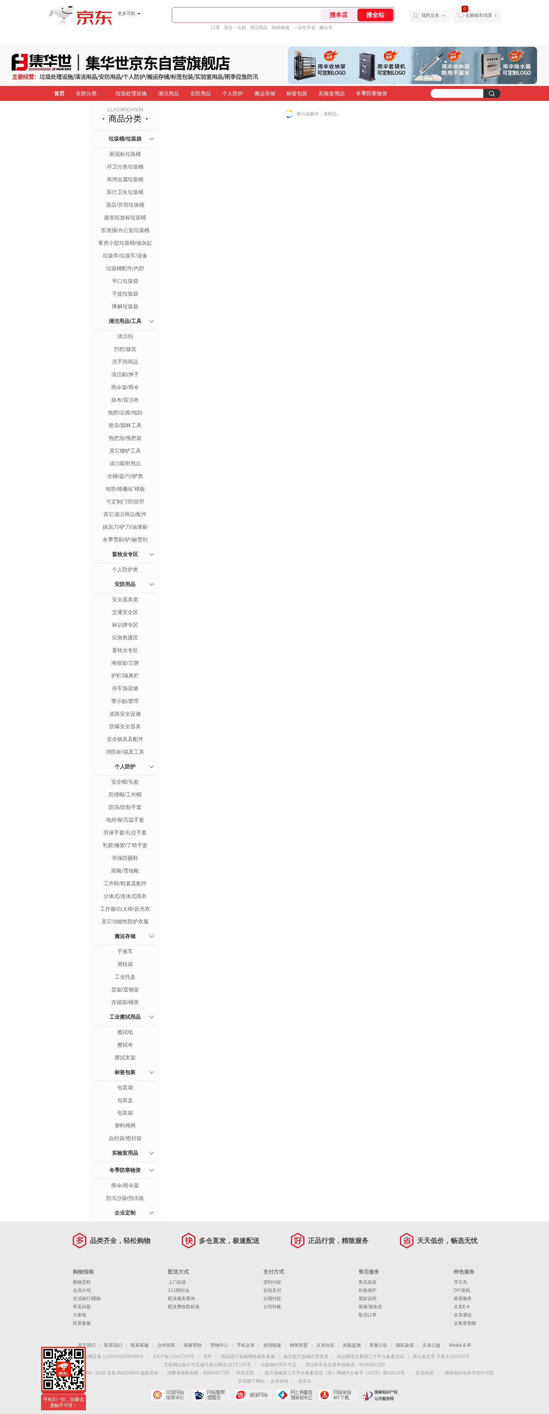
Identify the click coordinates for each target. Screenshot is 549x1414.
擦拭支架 (125, 1057)
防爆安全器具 (125, 726)
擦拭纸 (125, 1032)
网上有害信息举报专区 (295, 1395)
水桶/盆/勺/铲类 (125, 476)
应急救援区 (125, 637)
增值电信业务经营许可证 (469, 1373)
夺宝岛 (460, 1282)
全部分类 (86, 93)
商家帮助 (193, 1345)
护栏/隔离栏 (125, 676)
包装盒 (125, 1100)
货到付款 (272, 1282)
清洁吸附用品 (125, 463)
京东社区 (325, 1345)
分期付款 (272, 1298)
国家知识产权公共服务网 (379, 1395)
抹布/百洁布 (125, 400)
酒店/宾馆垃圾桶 (125, 205)
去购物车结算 (478, 15)
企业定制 (125, 1213)
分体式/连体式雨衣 (125, 896)
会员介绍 (82, 1290)
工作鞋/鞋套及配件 (125, 883)
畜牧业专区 (125, 554)
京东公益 (431, 1345)
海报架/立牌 (125, 663)
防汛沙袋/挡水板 (125, 1198)
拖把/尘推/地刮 (125, 413)
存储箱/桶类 (125, 1002)
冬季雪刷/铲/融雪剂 (125, 540)
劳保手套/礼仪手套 (125, 833)
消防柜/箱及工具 (125, 752)
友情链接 (272, 1345)
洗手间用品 (125, 362)
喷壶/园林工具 (125, 425)
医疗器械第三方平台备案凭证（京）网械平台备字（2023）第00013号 (335, 1373)
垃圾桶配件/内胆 (125, 268)
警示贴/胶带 (125, 701)
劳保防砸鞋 (125, 858)
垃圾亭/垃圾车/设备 (125, 256)
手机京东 (246, 1345)
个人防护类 (125, 569)
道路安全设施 (125, 714)
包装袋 (125, 1087)
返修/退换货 (370, 1306)
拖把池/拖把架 (125, 438)
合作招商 (166, 1345)
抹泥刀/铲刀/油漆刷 (125, 527)
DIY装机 (462, 1290)
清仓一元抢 (235, 27)
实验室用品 (332, 93)
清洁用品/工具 (125, 321)
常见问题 (82, 1306)
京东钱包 (279, 1381)
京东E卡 (462, 1306)
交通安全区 (125, 612)
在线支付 (272, 1290)
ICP (207, 1356)
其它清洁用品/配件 (125, 514)
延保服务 (463, 1298)
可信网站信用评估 (170, 1395)
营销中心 (219, 1345)
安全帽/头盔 (125, 782)
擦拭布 (125, 1045)
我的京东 (430, 15)
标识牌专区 (125, 625)
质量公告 (378, 1345)
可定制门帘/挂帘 (125, 501)
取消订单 (367, 1315)
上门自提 (177, 1282)
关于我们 (87, 1345)
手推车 (125, 951)
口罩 (215, 27)
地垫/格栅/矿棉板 (125, 489)
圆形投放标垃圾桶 (125, 217)
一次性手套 (304, 27)
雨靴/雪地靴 (125, 871)
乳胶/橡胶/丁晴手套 (125, 845)
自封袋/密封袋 (125, 1138)
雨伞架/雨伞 (125, 387)
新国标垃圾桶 (125, 154)
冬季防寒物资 (371, 93)
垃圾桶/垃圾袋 (125, 139)
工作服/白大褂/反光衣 (125, 909)
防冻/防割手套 (125, 807)
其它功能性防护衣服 (125, 921)
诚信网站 (254, 1395)
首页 (59, 93)
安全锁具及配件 (125, 739)
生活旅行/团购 (87, 1298)
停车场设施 (125, 688)
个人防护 (232, 93)
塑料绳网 (125, 1126)
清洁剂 (125, 336)
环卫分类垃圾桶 (125, 167)
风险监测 (352, 1345)
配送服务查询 (181, 1298)
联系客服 (82, 1323)
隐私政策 (405, 1345)
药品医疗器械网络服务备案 (248, 1356)
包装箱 (125, 1113)
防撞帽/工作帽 (125, 794)
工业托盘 (125, 977)
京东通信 (463, 1315)
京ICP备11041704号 (173, 1356)
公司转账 (272, 1306)
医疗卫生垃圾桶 (125, 192)
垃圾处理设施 (131, 93)
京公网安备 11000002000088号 (111, 1356)
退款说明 (367, 1298)
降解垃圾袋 (125, 306)
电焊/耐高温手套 (125, 820)
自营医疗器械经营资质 (305, 1356)
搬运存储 (264, 93)
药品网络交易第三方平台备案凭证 (370, 1356)
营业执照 (425, 1373)
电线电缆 (280, 27)
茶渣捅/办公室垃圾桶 (125, 230)
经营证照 (245, 1373)
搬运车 (326, 27)
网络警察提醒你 (212, 1395)
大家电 (79, 1315)
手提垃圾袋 (125, 294)
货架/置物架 (125, 989)
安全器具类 (125, 599)
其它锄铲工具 (125, 451)
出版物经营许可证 (279, 1364)
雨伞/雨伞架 (125, 1185)
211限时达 (178, 1290)
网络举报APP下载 (337, 1395)
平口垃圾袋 (125, 281)
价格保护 (367, 1290)
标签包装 (296, 93)
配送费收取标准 (183, 1306)
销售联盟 (299, 1345)
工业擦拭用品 (125, 1017)
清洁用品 (259, 27)
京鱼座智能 (465, 1323)
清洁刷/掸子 (125, 374)
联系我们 (113, 1345)
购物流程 (82, 1282)
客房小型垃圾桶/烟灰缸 (125, 243)
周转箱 (125, 964)
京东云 (304, 1381)
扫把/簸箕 (125, 349)
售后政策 (367, 1282)
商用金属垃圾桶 (125, 179)
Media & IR (460, 1345)
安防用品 (200, 93)
